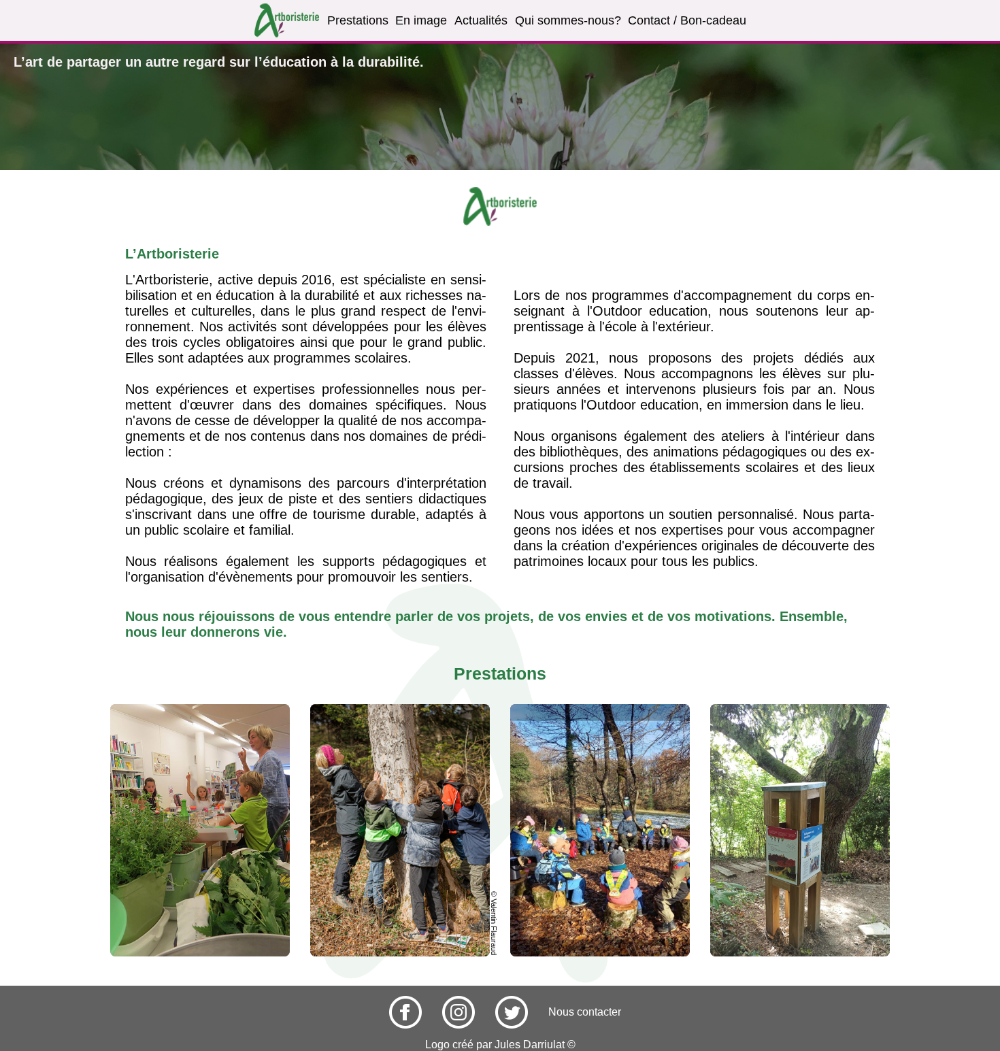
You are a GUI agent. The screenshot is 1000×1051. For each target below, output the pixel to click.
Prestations (357, 20)
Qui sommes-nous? (568, 20)
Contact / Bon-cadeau (687, 20)
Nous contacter (584, 1012)
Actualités (480, 20)
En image (421, 20)
